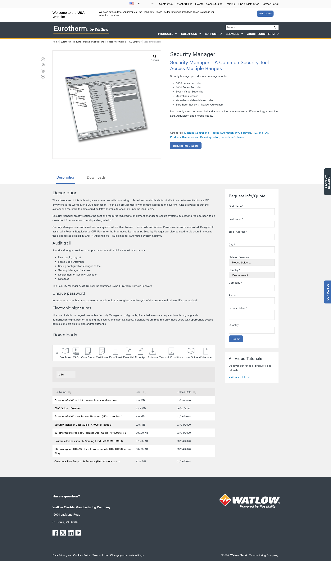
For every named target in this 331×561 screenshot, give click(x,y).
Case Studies (214, 3)
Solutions (189, 33)
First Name (236, 206)
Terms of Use (100, 555)
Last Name (236, 219)
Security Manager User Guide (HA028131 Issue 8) (83, 424)
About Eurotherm (261, 33)
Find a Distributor (248, 3)
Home (55, 41)
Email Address (238, 231)
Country (234, 270)
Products (165, 33)
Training (230, 3)
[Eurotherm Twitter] (43, 65)
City (232, 244)
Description (65, 177)
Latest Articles (183, 3)
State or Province (239, 257)
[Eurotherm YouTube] (43, 76)
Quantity (234, 325)
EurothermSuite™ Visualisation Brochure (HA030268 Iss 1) (88, 416)
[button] (154, 56)
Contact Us (166, 3)
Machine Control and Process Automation (104, 41)
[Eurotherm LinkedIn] (43, 71)
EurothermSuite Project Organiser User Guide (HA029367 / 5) (90, 432)
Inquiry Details (238, 308)
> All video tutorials (240, 377)
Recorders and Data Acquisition (200, 137)
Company (235, 282)
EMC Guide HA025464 (67, 408)
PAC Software (135, 41)
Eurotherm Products (71, 41)
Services (232, 33)
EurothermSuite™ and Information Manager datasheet (85, 400)
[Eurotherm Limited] (81, 33)
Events (199, 3)
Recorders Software (232, 137)
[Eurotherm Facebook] (43, 59)
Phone (232, 295)
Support (211, 33)
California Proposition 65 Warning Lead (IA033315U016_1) (88, 441)
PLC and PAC (261, 132)
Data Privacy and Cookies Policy (71, 555)
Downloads (96, 177)
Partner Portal (270, 3)
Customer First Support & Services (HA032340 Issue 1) (87, 461)
